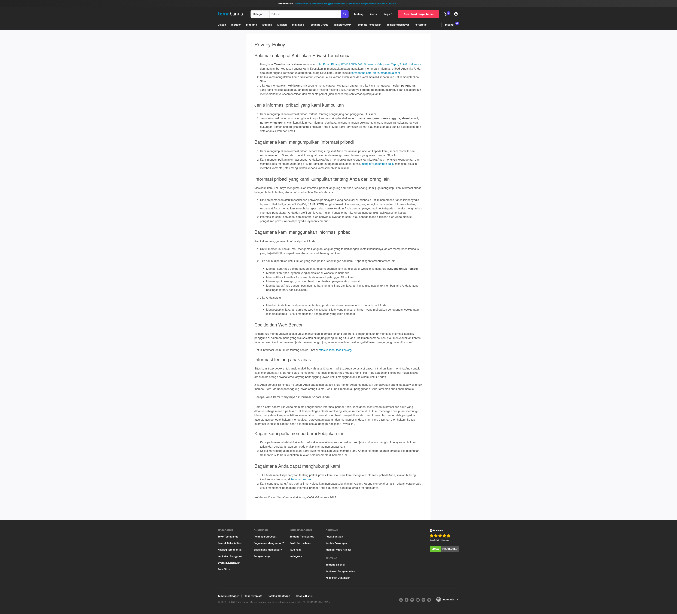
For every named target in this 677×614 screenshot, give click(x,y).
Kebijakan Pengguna (230, 556)
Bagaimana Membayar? (268, 549)
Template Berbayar (398, 24)
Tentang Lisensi (335, 564)
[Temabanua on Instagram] (412, 599)
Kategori (258, 14)
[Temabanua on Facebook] (406, 599)
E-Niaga (267, 24)
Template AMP (342, 24)
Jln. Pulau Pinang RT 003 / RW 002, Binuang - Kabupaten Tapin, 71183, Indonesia (369, 64)
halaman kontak (301, 479)
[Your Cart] (446, 14)
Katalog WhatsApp (279, 596)
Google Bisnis (304, 596)
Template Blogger (228, 596)
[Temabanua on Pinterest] (423, 599)
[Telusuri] (345, 14)
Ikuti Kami (295, 549)
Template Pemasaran (368, 24)
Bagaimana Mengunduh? (269, 543)
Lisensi (373, 14)
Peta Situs (224, 569)
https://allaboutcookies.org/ (335, 350)
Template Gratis (318, 24)
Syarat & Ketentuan (229, 562)
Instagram (296, 556)
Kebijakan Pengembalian (340, 571)
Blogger (236, 24)
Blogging (251, 24)
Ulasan (222, 24)
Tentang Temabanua (302, 536)
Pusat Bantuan (334, 536)
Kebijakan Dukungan (338, 577)
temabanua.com (361, 73)
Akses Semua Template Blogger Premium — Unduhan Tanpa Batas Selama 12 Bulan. (346, 3)
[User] (456, 14)
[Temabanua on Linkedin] (401, 599)
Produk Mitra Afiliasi (230, 543)
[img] (266, 14)
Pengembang (262, 556)
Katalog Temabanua (230, 549)
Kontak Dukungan (336, 543)
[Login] (456, 14)
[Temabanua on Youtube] (418, 599)
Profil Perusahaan (300, 543)
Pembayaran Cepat (265, 536)
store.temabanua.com (386, 73)
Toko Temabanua (228, 536)
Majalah (282, 24)
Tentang (359, 14)
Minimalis (298, 24)
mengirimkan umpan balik (377, 164)
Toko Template (253, 596)
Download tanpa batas (419, 14)
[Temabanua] (233, 14)
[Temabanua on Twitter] (429, 599)
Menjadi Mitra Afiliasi (338, 549)
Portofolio (420, 24)
